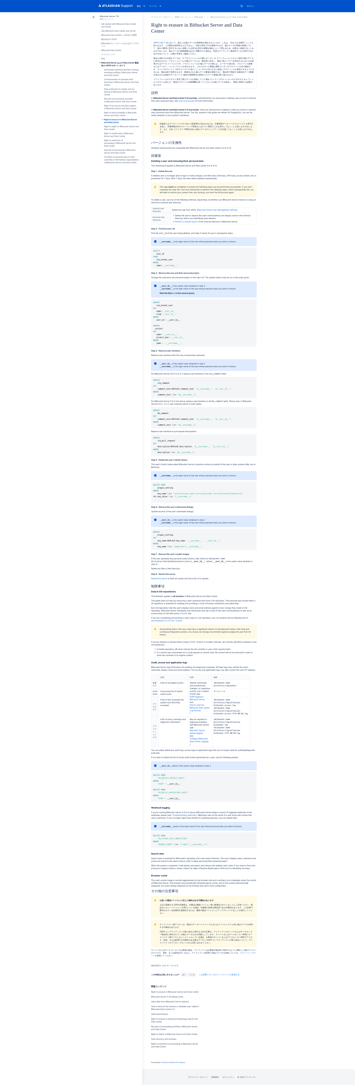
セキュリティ (228, 1077)
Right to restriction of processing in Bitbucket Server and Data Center (120, 143)
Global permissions (159, 1014)
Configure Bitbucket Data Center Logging (199, 740)
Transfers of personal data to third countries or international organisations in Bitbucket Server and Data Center (121, 160)
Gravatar (183, 613)
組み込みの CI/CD (109, 39)
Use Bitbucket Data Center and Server (118, 31)
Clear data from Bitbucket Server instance (170, 1001)
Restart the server (159, 578)
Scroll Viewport (179, 1062)
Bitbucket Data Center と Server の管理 (119, 35)
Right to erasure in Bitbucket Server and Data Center (174, 992)
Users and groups (186, 101)
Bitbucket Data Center (111, 50)
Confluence (165, 1062)
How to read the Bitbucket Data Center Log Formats (200, 708)
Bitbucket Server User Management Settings (217, 210)
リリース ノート (108, 54)
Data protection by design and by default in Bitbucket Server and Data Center (120, 92)
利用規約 (215, 1077)
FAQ (103, 58)
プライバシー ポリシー (198, 1077)
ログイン (250, 6)
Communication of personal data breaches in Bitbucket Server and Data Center (121, 82)
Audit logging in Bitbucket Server (197, 698)
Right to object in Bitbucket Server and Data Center (174, 1034)
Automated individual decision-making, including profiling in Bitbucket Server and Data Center (121, 72)
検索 (241, 6)
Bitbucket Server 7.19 (109, 16)
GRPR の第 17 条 (160, 42)
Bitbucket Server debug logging (197, 731)
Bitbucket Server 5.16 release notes (167, 997)
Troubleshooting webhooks (184, 815)
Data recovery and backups (163, 1039)
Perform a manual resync (186, 221)
